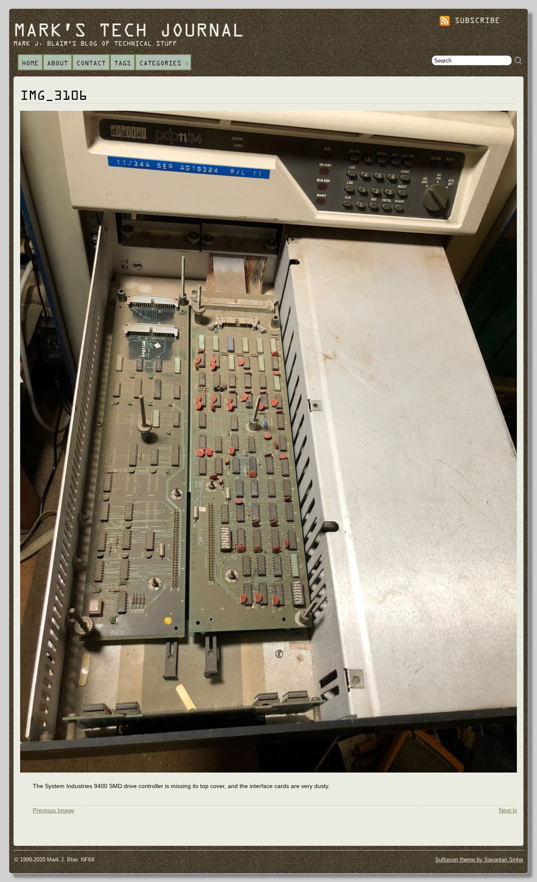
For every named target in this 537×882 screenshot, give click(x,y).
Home (30, 63)
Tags (122, 63)
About (57, 63)
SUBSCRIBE (475, 20)
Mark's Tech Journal (129, 29)
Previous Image (53, 810)
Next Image (514, 810)
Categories (160, 63)
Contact (91, 63)
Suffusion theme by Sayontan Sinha (479, 859)
